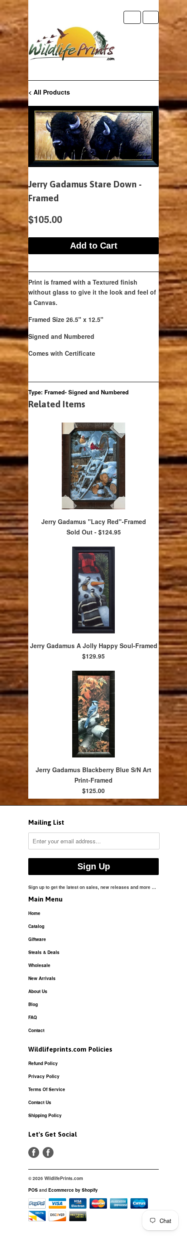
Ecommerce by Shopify (73, 1190)
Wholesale (39, 965)
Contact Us (39, 1102)
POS (33, 1190)
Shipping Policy (45, 1115)
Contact (36, 1030)
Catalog (36, 926)
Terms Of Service (46, 1089)
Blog (33, 1004)
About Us (37, 991)
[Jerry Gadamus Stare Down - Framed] (93, 136)
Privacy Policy (44, 1076)
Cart (151, 17)
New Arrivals (42, 978)
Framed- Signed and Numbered (86, 392)
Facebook (33, 1152)
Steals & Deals (44, 952)
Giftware (37, 939)
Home (34, 913)
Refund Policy (43, 1063)
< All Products (49, 92)
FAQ (32, 1017)
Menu (132, 17)
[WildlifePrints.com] (71, 45)
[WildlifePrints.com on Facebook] (48, 1152)
